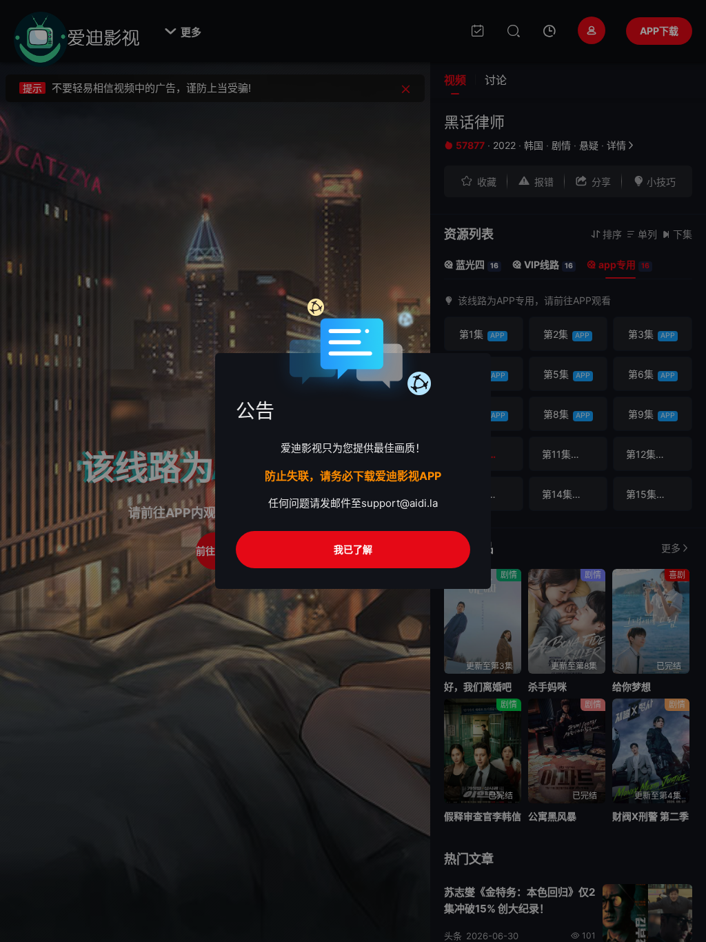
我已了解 (353, 549)
